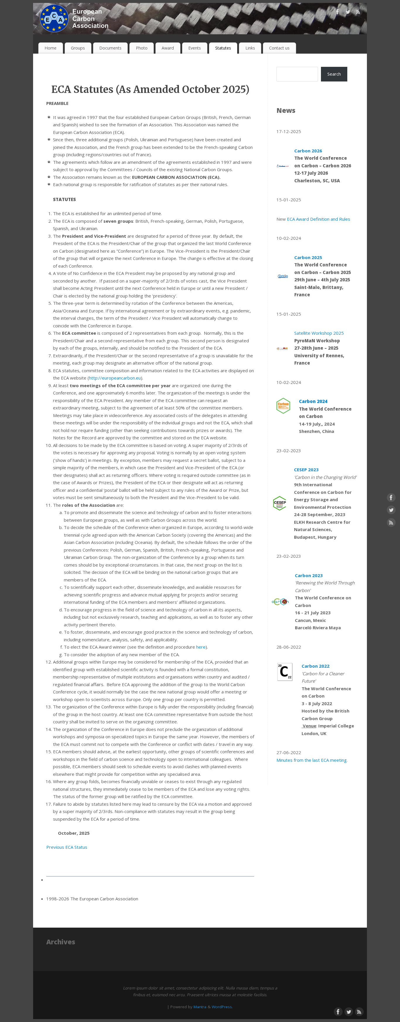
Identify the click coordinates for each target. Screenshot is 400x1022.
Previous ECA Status (66, 847)
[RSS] (358, 12)
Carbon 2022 (316, 666)
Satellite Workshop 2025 (319, 333)
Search (334, 74)
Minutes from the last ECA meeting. (312, 760)
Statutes (223, 48)
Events (194, 48)
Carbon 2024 (313, 401)
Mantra (200, 1006)
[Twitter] (347, 12)
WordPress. (222, 1006)
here (201, 647)
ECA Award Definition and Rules (319, 219)
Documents (110, 48)
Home (51, 48)
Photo (142, 48)
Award (168, 48)
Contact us (279, 48)
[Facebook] (337, 12)
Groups (78, 48)
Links (250, 48)
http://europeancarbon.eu (115, 378)
